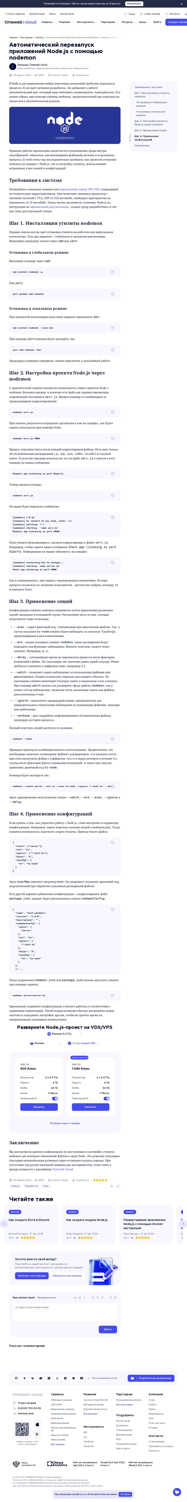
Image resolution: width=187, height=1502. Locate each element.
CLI (85, 1437)
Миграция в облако (94, 1404)
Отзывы (153, 1427)
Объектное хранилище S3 (63, 1429)
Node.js (16, 1186)
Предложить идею (126, 1444)
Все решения (90, 1414)
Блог (151, 1418)
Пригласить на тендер (161, 1446)
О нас (152, 1400)
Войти (157, 22)
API (85, 1432)
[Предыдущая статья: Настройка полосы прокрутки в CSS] (112, 1186)
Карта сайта (123, 1448)
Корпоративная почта (95, 1409)
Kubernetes (57, 1418)
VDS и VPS (56, 1404)
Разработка (31, 1186)
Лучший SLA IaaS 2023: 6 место (113, 1464)
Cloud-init (89, 1446)
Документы (122, 1425)
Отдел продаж (27, 1403)
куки (84, 1494)
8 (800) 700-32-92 (29, 1408)
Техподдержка (124, 1430)
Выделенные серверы (63, 1409)
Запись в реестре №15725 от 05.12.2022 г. (84, 1486)
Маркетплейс (58, 1439)
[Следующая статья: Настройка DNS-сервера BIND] (118, 1186)
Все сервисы (58, 1444)
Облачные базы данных (63, 1414)
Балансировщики (60, 1423)
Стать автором (157, 1423)
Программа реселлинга (128, 1400)
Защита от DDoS (60, 1435)
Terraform (89, 1441)
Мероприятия (156, 1414)
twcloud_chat (26, 1413)
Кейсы (152, 1409)
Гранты (152, 1404)
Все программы (124, 1404)
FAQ (118, 1439)
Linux (46, 1186)
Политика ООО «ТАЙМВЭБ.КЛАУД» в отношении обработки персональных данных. (50, 1480)
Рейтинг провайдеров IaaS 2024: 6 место (85, 1464)
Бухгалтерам (123, 1421)
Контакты (154, 1450)
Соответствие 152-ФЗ (96, 1400)
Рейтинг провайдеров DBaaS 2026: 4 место (141, 1464)
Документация (124, 1434)
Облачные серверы (61, 1400)
